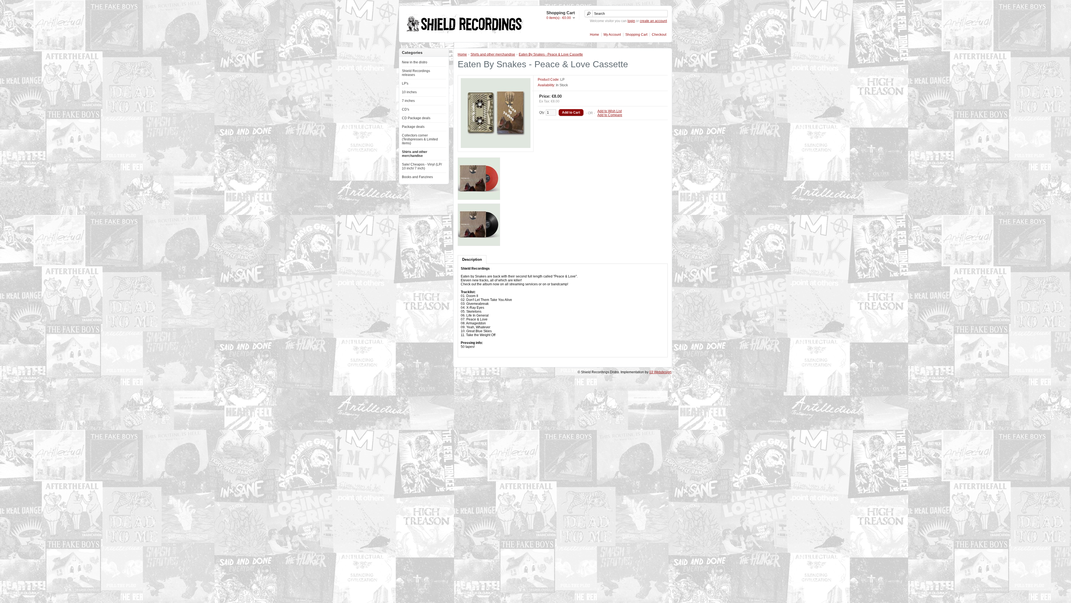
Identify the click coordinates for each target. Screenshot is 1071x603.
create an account (653, 21)
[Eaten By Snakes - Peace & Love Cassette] (495, 147)
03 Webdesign (660, 372)
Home (594, 35)
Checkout (659, 35)
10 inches (409, 92)
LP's (405, 83)
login (631, 21)
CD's (405, 109)
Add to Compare (609, 115)
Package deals (413, 127)
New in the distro (414, 62)
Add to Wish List (609, 111)
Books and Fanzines (417, 177)
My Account (612, 35)
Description (472, 259)
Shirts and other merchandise (414, 154)
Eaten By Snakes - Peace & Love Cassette (551, 54)
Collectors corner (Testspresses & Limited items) (420, 139)
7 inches (408, 101)
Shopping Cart (636, 35)
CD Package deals (416, 118)
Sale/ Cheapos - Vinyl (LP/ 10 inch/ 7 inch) (422, 166)
